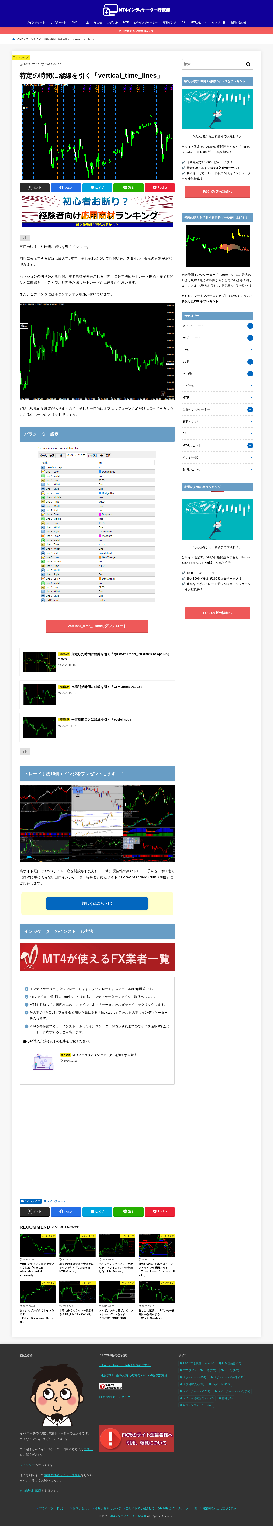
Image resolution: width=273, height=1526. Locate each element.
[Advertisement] (97, 1140)
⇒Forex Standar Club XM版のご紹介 (125, 1365)
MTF (126, 22)
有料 (227, 1398)
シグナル (112, 22)
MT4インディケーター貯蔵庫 (127, 1516)
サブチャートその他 (228, 1377)
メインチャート (36, 22)
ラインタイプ (33, 39)
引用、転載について (108, 1508)
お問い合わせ (238, 22)
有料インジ (169, 22)
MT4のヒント (199, 22)
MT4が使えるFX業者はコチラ (136, 30)
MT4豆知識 (231, 1363)
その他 (98, 22)
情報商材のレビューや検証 (62, 1475)
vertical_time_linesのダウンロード (97, 626)
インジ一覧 (218, 22)
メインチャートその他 (234, 1391)
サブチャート (58, 22)
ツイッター (27, 1465)
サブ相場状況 (193, 1384)
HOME (19, 39)
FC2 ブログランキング (114, 1397)
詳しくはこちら (95, 903)
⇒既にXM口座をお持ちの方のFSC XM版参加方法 (133, 1375)
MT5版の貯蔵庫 (30, 1490)
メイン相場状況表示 (198, 1398)
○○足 (86, 22)
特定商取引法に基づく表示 (219, 1508)
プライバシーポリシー (53, 1508)
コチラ (88, 1449)
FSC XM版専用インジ (198, 1363)
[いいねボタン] (25, 238)
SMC (75, 22)
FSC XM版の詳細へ (217, 191)
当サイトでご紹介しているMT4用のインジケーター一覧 (161, 1508)
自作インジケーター (146, 22)
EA (183, 22)
